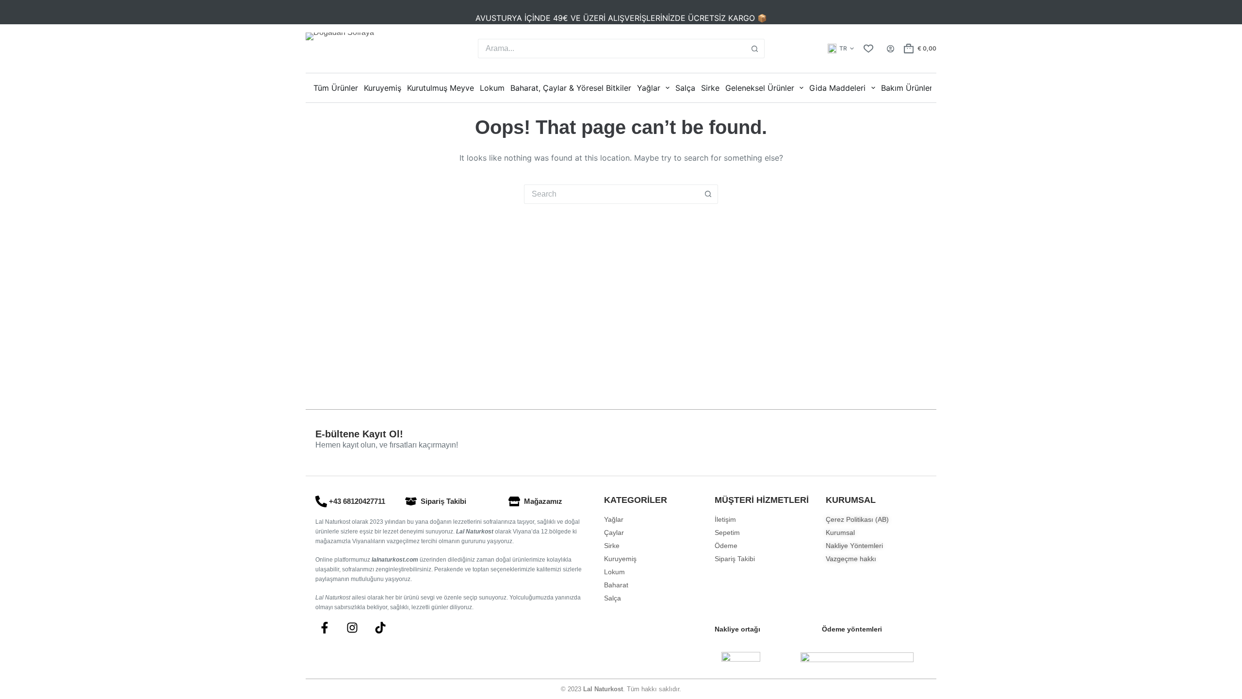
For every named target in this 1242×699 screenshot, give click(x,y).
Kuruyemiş (382, 88)
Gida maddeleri (837, 88)
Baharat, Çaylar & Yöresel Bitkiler (570, 88)
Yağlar (648, 88)
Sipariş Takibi (443, 501)
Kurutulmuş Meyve (440, 88)
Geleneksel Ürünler (759, 88)
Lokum (492, 88)
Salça (685, 88)
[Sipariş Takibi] (411, 501)
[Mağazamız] (514, 501)
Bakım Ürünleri (907, 88)
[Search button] (755, 48)
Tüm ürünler (335, 88)
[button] (841, 48)
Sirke (710, 88)
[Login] (890, 48)
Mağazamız (543, 501)
